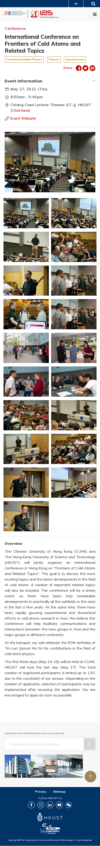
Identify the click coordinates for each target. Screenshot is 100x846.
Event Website (23, 118)
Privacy (40, 791)
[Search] (91, 4)
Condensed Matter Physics (24, 59)
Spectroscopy (75, 59)
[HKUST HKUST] (14, 13)
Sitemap (59, 791)
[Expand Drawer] (76, 3)
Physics (54, 59)
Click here (20, 110)
